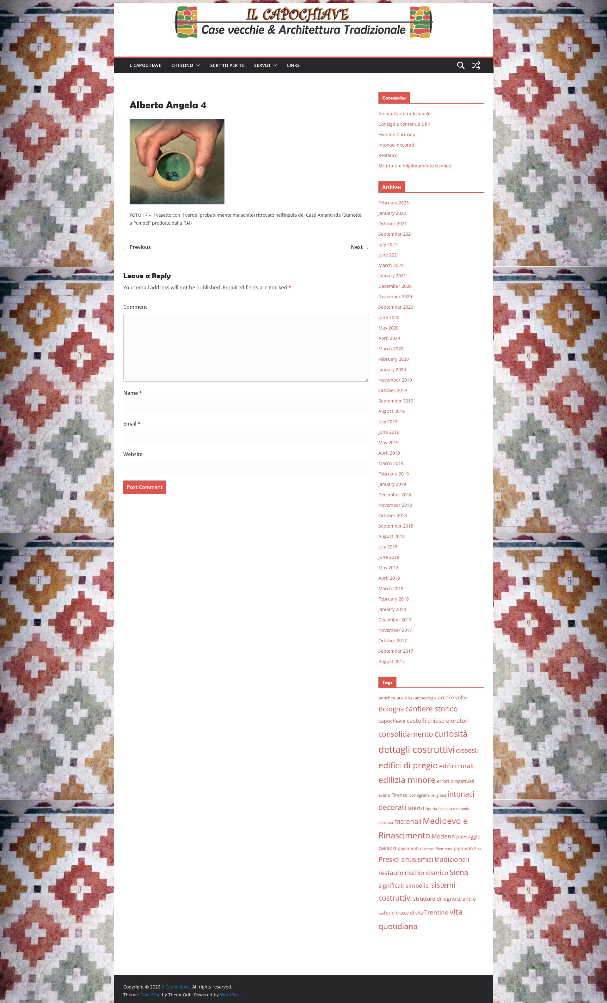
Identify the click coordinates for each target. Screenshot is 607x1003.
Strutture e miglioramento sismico (414, 166)
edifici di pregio (408, 765)
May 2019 (388, 442)
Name (132, 393)
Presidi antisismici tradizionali (423, 859)
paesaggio (468, 836)
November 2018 (395, 505)
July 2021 (387, 244)
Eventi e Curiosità (396, 134)
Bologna (391, 708)
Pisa (477, 848)
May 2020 (388, 328)
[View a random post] (476, 65)
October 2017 (392, 640)
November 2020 (395, 296)
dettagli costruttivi (416, 749)
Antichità (386, 698)
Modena (443, 836)
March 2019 (390, 463)
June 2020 (388, 317)
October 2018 (392, 515)
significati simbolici (404, 885)
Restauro (387, 155)
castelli (416, 720)
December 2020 (395, 286)
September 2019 (395, 401)
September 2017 (395, 651)
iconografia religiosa (427, 795)
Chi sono (182, 65)
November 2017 (395, 630)
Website (133, 454)
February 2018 (393, 599)
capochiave (391, 720)
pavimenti (408, 848)
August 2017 (391, 661)
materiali (407, 821)
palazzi (387, 848)
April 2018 (389, 578)
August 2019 (391, 411)
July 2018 (387, 547)
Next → (360, 247)
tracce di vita (409, 913)
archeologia (426, 698)
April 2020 (389, 338)
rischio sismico (426, 872)
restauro (390, 872)
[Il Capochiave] (303, 7)
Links (293, 65)
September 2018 (395, 526)
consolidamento (405, 734)
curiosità (450, 733)
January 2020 (392, 369)
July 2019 (387, 422)
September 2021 (395, 234)
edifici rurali (456, 766)
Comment (135, 306)
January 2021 (392, 276)
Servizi (262, 65)
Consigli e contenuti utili (404, 124)
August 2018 (391, 536)
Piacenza (427, 849)
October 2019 (392, 390)
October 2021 (392, 224)
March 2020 (390, 349)
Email (131, 423)
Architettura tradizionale (404, 114)
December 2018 (395, 495)
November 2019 (395, 380)
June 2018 (388, 557)
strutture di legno (434, 898)
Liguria (431, 808)
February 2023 (393, 203)
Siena (459, 872)
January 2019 (392, 484)
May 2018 (388, 568)
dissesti (467, 750)
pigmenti (463, 848)
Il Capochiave (144, 65)
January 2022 (392, 213)
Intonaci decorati (396, 145)
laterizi (416, 808)
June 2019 (388, 432)
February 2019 (393, 474)
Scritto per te (227, 65)
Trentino (436, 912)
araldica (405, 697)
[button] (196, 65)
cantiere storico (431, 709)
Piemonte (444, 848)
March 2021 (390, 265)
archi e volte (452, 697)
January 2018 (392, 609)
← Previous (137, 247)
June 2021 (388, 255)
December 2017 (395, 620)
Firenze (399, 795)
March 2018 (390, 588)
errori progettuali (455, 781)
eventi (384, 795)
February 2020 (393, 359)
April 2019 (389, 453)
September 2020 (395, 307)
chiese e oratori (448, 720)
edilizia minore (407, 779)
